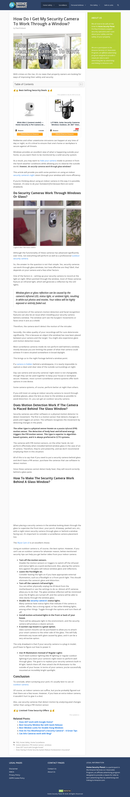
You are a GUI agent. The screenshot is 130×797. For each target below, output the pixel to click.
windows (48, 745)
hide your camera (48, 160)
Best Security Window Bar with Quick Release (41, 725)
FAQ (17, 742)
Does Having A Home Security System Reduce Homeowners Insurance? (43, 750)
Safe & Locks (108, 5)
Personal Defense (77, 5)
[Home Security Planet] (18, 5)
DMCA (11, 772)
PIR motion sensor (37, 745)
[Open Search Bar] (118, 5)
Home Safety (47, 5)
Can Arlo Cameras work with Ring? (35, 733)
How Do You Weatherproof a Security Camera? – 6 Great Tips (48, 730)
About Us (51, 772)
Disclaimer (13, 769)
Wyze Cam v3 (23, 542)
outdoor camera (20, 684)
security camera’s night (24, 175)
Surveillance (63, 5)
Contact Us (52, 769)
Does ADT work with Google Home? (36, 722)
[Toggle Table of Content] (79, 84)
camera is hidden (24, 364)
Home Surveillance (37, 742)
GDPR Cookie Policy (17, 778)
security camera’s (38, 600)
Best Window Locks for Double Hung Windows (41, 727)
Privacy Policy (14, 775)
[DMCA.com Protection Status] (65, 791)
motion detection (22, 745)
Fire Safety (94, 5)
